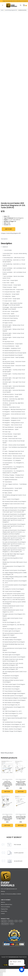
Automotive (10, 921)
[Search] (20, 5)
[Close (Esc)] (5, 970)
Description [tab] (4, 239)
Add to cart (8, 229)
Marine (12, 923)
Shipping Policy (4, 909)
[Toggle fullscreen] (2, 970)
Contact (3, 913)
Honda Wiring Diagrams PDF (11, 10)
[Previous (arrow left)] (0, 974)
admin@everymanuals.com (10, 888)
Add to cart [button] (7, 791)
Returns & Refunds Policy (6, 904)
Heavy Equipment (5, 923)
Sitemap (3, 891)
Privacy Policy (4, 911)
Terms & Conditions (5, 906)
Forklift (20, 921)
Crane (16, 921)
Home (2, 10)
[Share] (3, 970)
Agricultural (4, 921)
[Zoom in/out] (0, 970)
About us (3, 902)
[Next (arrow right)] (2, 974)
